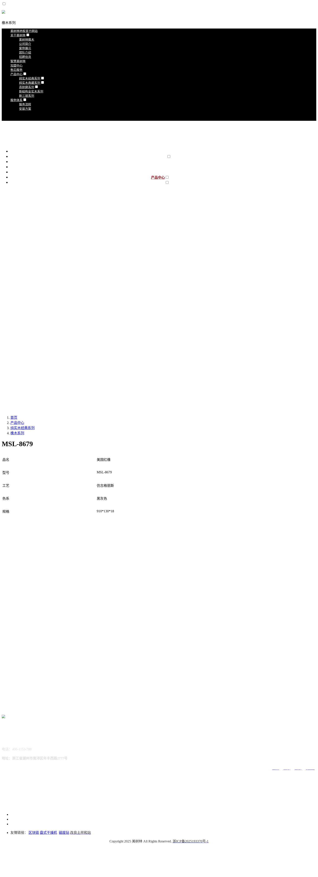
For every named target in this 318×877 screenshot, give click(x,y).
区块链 (34, 832)
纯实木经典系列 (22, 428)
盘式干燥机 (48, 832)
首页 (13, 417)
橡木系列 (9, 23)
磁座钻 (64, 832)
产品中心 (17, 423)
